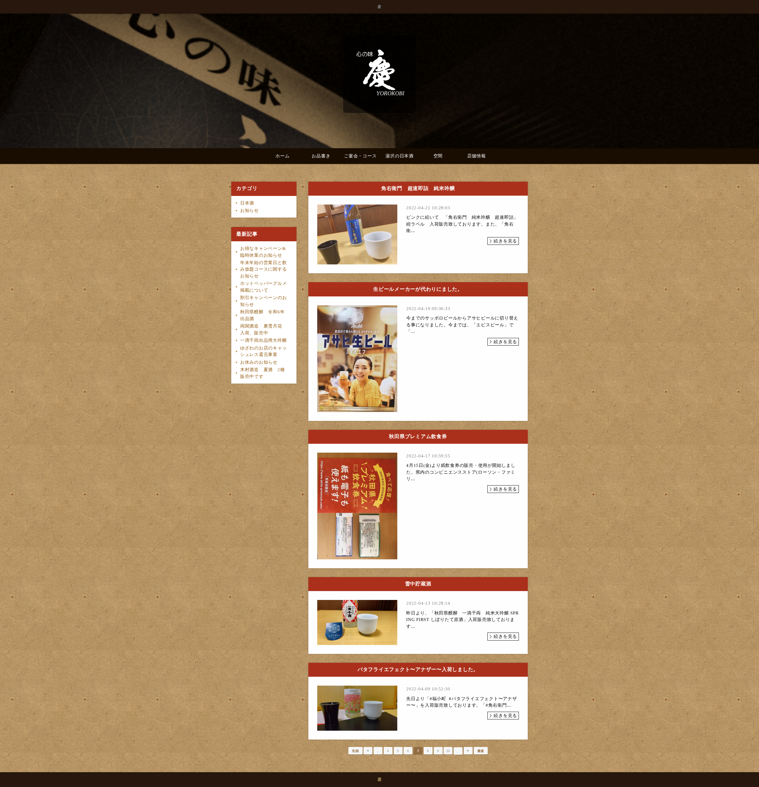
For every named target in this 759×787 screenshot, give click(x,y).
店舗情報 (476, 156)
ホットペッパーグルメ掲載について (263, 287)
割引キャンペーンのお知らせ (263, 301)
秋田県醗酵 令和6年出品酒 (262, 315)
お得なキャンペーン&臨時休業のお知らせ (263, 252)
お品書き (321, 156)
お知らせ (249, 210)
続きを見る (505, 241)
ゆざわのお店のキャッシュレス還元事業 (263, 351)
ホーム (282, 156)
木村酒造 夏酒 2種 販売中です (264, 373)
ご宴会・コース (360, 156)
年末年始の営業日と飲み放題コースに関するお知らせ (263, 269)
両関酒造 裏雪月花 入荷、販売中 (263, 329)
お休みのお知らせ (259, 362)
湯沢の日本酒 (399, 156)
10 (448, 751)
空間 (438, 156)
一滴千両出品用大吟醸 (263, 340)
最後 (480, 751)
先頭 (355, 751)
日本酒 (247, 203)
